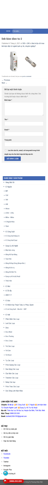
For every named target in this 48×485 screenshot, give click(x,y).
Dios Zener (9, 341)
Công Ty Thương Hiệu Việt (34, 482)
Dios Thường (10, 336)
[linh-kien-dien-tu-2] (24, 61)
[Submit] (31, 31)
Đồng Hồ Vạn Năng (11, 255)
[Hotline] (6, 481)
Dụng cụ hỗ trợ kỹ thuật (13, 276)
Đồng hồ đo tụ (10, 268)
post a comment (26, 76)
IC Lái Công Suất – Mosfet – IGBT (16, 309)
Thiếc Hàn (9, 281)
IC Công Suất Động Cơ (12, 236)
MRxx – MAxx (10, 217)
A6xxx (7, 209)
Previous (6, 80)
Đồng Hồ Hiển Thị (11, 272)
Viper (7, 226)
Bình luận (8, 100)
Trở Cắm (8, 351)
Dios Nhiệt (9, 332)
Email (6, 130)
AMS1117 (9, 295)
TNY (7, 200)
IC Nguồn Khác (10, 222)
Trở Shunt (9, 355)
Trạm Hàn (8, 259)
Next (4, 83)
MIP (7, 191)
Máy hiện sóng (10, 250)
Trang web (7, 140)
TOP (7, 195)
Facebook (6, 454)
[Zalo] (6, 473)
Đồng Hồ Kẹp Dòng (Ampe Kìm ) (15, 263)
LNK (7, 204)
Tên (6, 120)
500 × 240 (26, 43)
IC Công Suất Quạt (11, 240)
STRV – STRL (10, 213)
